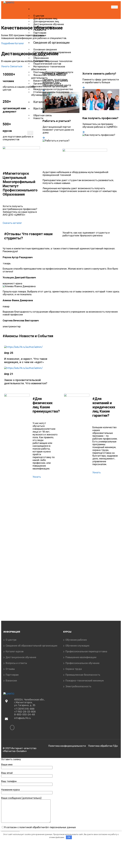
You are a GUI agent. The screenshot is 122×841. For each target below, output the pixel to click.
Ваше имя (6, 764)
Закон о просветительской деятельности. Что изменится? (25, 381)
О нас (37, 9)
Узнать (5, 66)
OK (69, 837)
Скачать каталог (12, 223)
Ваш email (7, 773)
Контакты (40, 108)
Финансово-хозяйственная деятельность (48, 76)
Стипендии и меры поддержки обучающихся (50, 93)
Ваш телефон (9, 781)
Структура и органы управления (52, 52)
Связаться (16, 66)
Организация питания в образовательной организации (49, 85)
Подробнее (8, 43)
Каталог (39, 102)
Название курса (10, 789)
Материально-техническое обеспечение (48, 68)
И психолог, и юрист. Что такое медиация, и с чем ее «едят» (25, 360)
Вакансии (39, 35)
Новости (38, 118)
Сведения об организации (51, 42)
